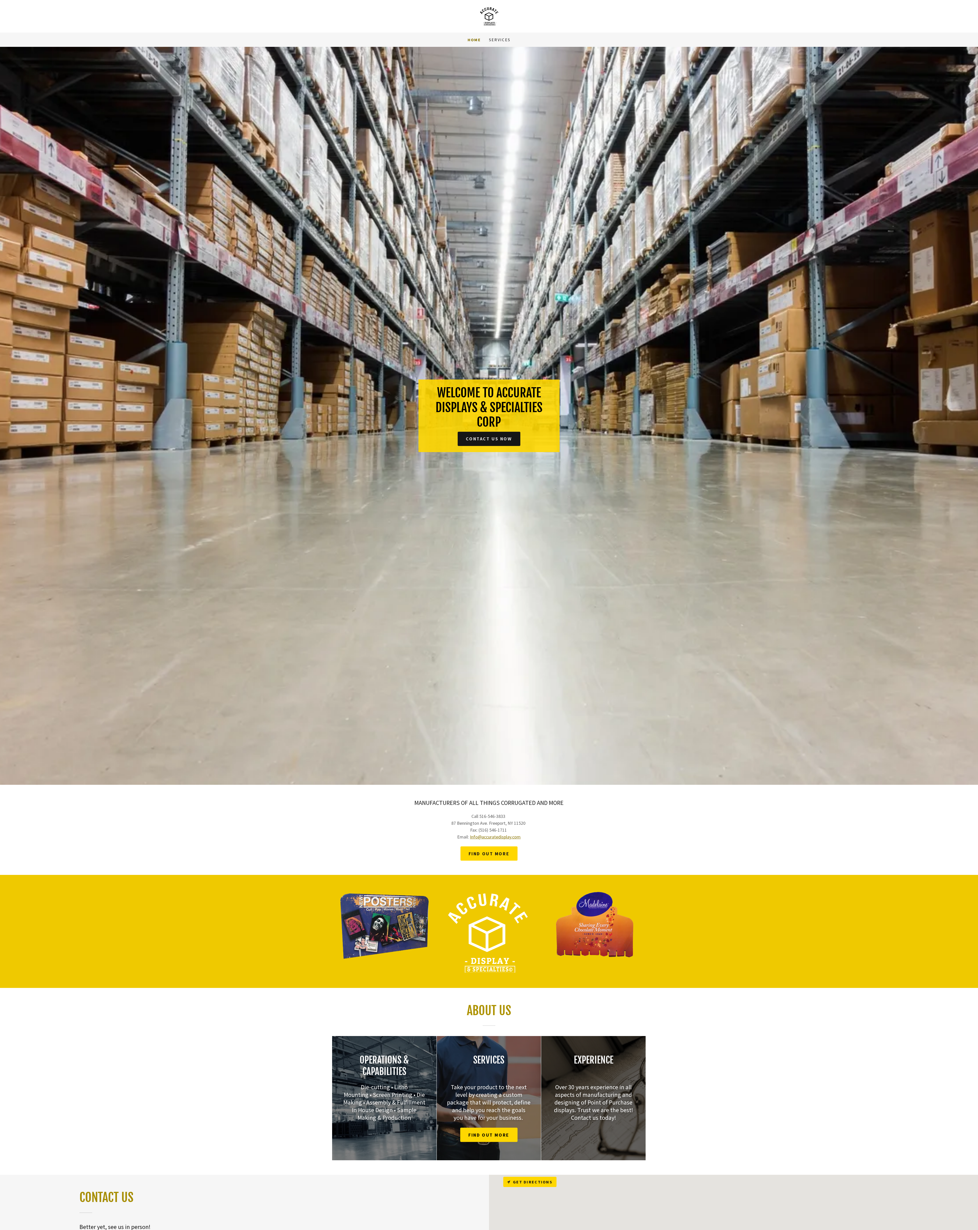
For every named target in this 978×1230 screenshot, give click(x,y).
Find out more (489, 854)
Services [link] (499, 39)
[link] (489, 16)
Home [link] (474, 39)
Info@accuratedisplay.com (495, 837)
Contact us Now (489, 439)
